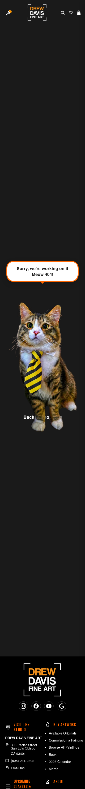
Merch (53, 768)
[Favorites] (70, 12)
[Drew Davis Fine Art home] (37, 12)
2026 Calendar (60, 761)
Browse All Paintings (64, 747)
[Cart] (78, 12)
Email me (18, 767)
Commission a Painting (66, 740)
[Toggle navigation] (9, 13)
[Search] (62, 12)
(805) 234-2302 (22, 760)
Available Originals (62, 733)
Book (52, 754)
